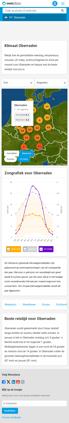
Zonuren (10, 159)
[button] (29, 141)
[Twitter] (8, 382)
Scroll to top (63, 417)
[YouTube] (18, 382)
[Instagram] (22, 382)
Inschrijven (9, 410)
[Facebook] (3, 382)
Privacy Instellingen (11, 417)
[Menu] (63, 3)
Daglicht (32, 249)
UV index (24, 159)
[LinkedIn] (13, 382)
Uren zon (15, 249)
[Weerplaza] (11, 3)
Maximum (26, 153)
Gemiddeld (12, 153)
